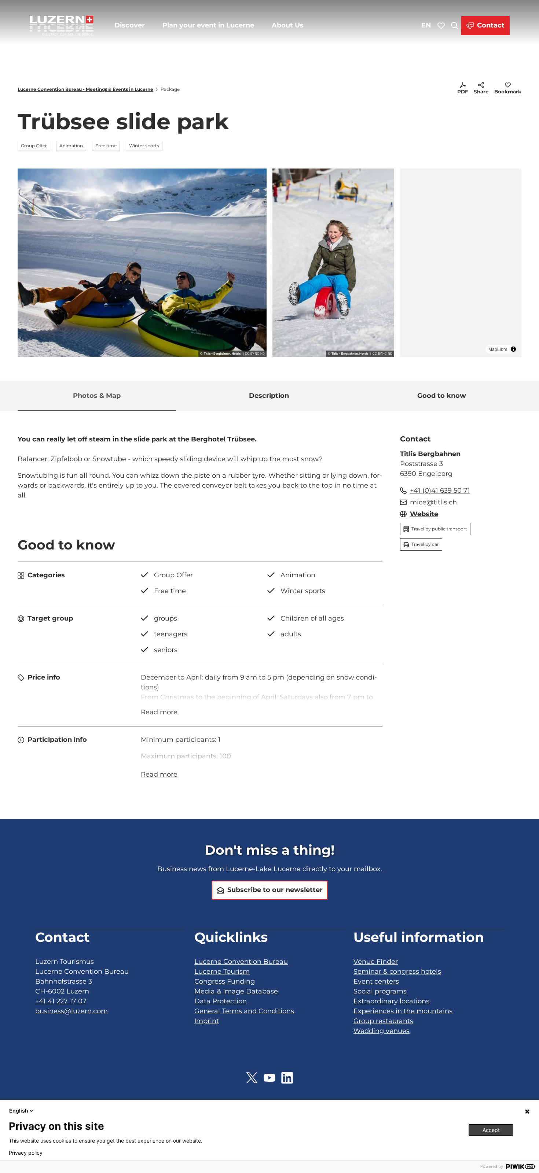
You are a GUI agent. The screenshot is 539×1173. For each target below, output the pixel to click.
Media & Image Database (236, 991)
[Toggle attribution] (513, 349)
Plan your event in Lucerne (208, 25)
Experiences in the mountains (402, 1011)
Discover (129, 25)
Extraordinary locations (391, 1001)
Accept (491, 1130)
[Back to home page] (61, 25)
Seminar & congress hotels (397, 971)
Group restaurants (383, 1021)
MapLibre (497, 349)
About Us (288, 25)
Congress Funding (224, 981)
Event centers (376, 981)
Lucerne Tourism (222, 971)
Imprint (206, 1021)
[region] (461, 263)
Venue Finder (375, 962)
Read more (159, 712)
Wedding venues (381, 1031)
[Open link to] (252, 1078)
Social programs (380, 991)
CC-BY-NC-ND (255, 353)
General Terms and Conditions (244, 1011)
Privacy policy (26, 1153)
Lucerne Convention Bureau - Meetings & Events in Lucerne (85, 89)
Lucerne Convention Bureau (241, 962)
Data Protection (220, 1001)
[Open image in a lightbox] (142, 263)
